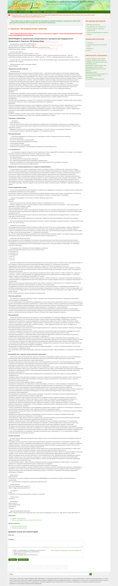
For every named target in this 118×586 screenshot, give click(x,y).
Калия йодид (88, 77)
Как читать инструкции (50, 12)
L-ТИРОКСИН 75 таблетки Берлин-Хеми (96, 65)
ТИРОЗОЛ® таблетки (91, 63)
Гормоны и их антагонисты (19, 518)
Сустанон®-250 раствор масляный (94, 79)
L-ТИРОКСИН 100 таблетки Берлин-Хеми (96, 62)
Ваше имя (11, 535)
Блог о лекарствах (24, 12)
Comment (11, 539)
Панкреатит (90, 48)
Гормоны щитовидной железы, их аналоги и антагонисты (27, 520)
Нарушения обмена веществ (19, 526)
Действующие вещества (93, 24)
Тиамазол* (88, 70)
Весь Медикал (13, 12)
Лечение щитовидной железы (19, 528)
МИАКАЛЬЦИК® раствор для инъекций (95, 69)
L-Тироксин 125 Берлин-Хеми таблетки (95, 60)
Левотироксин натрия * (91, 72)
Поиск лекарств (37, 12)
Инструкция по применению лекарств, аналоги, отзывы (70, 1)
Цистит (89, 50)
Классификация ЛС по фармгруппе (96, 26)
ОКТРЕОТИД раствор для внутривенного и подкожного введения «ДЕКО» (96, 74)
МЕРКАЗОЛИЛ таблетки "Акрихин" (94, 67)
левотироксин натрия (44, 47)
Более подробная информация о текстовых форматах (65, 550)
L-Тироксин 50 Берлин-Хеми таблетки (95, 58)
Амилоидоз (90, 42)
